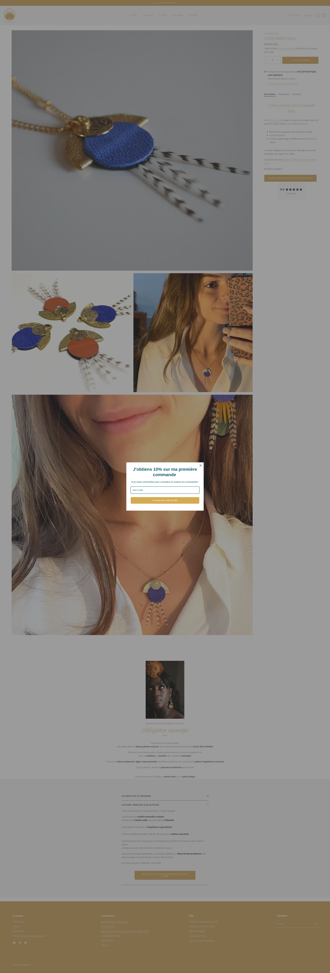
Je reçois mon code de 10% (165, 500)
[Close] (200, 465)
